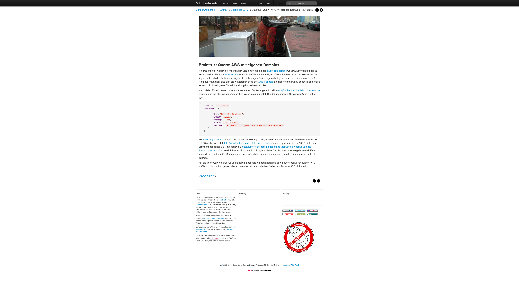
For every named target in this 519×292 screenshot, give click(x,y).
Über (268, 3)
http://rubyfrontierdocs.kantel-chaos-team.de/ (248, 143)
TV (252, 3)
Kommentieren (207, 175)
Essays (244, 3)
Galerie (234, 3)
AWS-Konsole (265, 81)
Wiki (260, 3)
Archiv (225, 3)
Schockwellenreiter (207, 3)
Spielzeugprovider (212, 139)
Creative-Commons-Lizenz (214, 218)
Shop (279, 3)
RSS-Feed (295, 265)
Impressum (286, 265)
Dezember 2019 (239, 9)
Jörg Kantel (223, 200)
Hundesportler (201, 204)
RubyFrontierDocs (277, 70)
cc (221, 265)
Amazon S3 (231, 74)
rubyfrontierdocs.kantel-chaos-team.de (299, 90)
